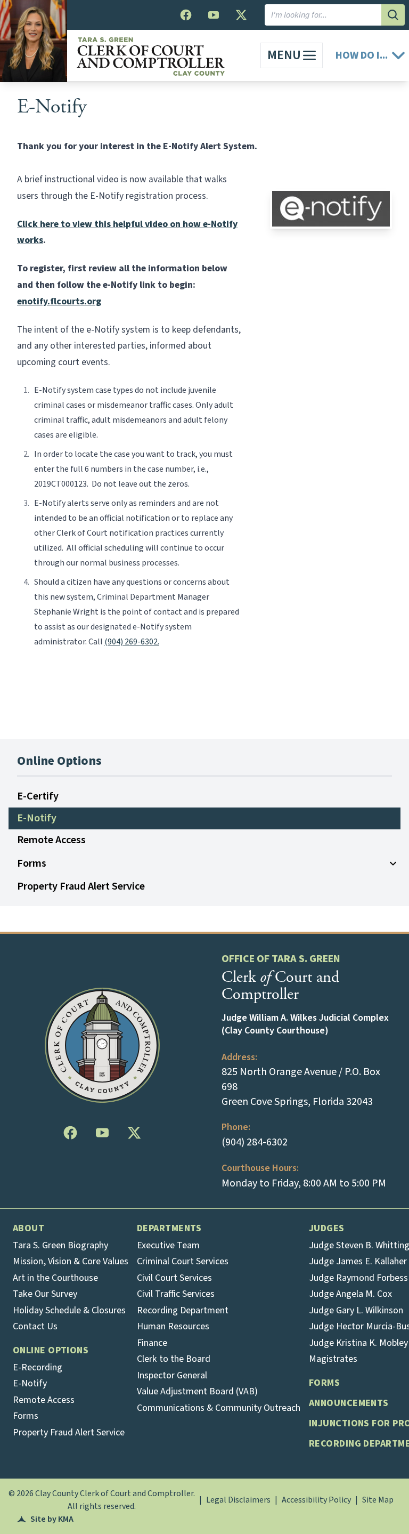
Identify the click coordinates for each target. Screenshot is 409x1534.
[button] (370, 55)
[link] (291, 55)
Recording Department (182, 1310)
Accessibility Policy (316, 1500)
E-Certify (38, 796)
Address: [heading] (239, 1057)
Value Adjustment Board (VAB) (197, 1391)
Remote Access (51, 840)
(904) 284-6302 (255, 1142)
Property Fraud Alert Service (81, 886)
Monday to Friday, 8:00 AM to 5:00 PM (304, 1183)
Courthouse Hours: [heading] (260, 1168)
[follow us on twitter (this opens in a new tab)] (241, 15)
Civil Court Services (174, 1278)
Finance (152, 1343)
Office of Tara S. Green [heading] (281, 958)
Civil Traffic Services (176, 1294)
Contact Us (35, 1326)
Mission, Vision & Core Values (70, 1261)
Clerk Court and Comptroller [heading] (280, 986)
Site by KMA (45, 1519)
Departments (169, 1228)
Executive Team (168, 1245)
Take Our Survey (45, 1294)
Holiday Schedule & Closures (69, 1310)
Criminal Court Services (182, 1261)
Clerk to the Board (173, 1359)
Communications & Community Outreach (218, 1408)
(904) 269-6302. (131, 642)
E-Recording (37, 1367)
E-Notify (52, 106)
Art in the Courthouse (55, 1278)
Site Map (378, 1500)
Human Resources (173, 1326)
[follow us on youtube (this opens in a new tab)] (213, 15)
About (28, 1228)
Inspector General (172, 1375)
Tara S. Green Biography (60, 1245)
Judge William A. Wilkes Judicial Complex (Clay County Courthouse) (305, 1024)
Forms (31, 863)
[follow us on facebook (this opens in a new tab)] (186, 15)
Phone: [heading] (236, 1127)
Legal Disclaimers (238, 1500)
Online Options (50, 1350)
